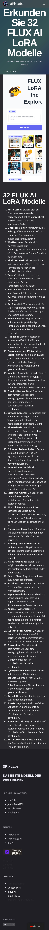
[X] (9, 924)
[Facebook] (5, 924)
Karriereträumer (16, 883)
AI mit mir (8, 860)
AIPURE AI (8, 868)
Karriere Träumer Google (21, 899)
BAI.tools (7, 864)
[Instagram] (13, 924)
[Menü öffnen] (43, 4)
